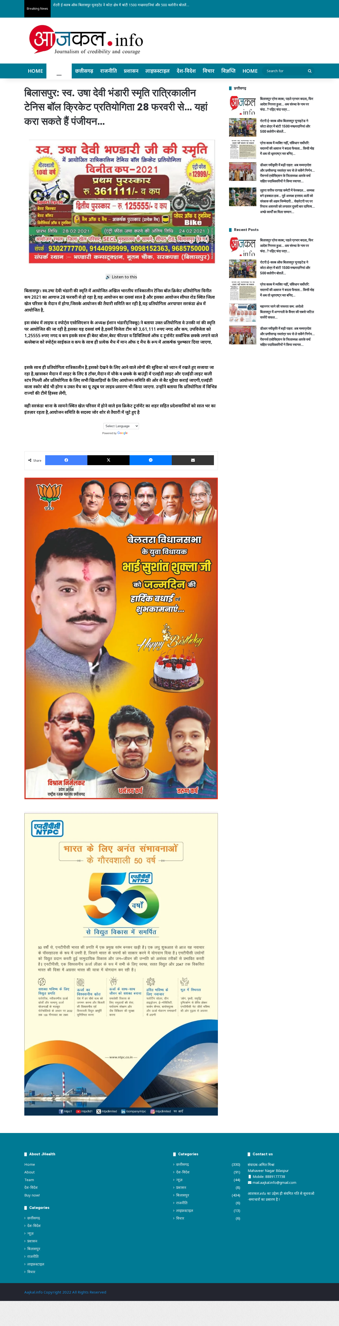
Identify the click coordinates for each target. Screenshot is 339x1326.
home (250, 70)
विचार (208, 70)
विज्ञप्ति (228, 70)
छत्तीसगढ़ (84, 70)
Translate (134, 433)
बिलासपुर (59, 70)
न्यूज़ (30, 1233)
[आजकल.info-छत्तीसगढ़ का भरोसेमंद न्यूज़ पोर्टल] (86, 41)
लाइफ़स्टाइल (157, 70)
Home (35, 70)
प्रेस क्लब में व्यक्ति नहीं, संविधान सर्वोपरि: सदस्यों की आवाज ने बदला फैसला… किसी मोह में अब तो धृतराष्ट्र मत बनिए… (287, 148)
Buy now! (32, 1195)
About (29, 1171)
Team (29, 1179)
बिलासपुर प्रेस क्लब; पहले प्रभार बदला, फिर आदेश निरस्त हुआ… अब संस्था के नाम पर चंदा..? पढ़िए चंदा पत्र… (286, 104)
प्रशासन (131, 70)
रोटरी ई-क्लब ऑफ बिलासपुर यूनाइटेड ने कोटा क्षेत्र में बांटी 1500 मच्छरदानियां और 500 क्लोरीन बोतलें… (285, 126)
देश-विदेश (186, 70)
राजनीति (108, 70)
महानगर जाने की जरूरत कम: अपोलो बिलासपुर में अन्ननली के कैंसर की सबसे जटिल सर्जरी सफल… (287, 311)
